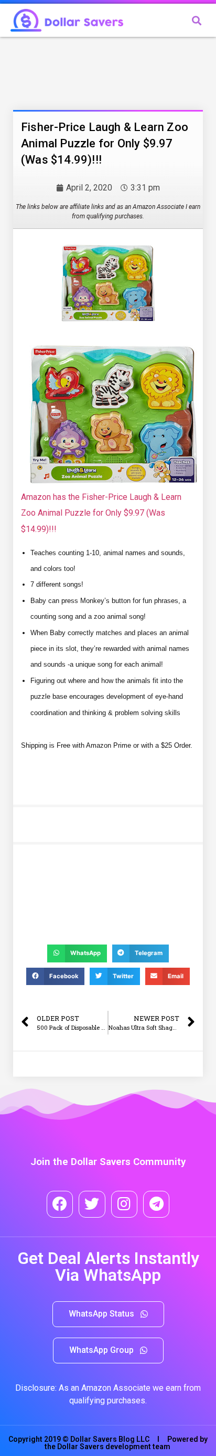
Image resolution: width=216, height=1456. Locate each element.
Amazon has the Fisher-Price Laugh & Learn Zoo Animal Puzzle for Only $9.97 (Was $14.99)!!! (101, 513)
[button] (108, 1314)
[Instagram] (124, 1204)
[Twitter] (92, 1204)
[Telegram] (156, 1204)
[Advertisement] (97, 71)
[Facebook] (60, 1204)
